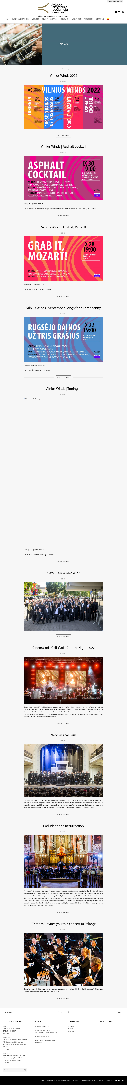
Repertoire (50, 1080)
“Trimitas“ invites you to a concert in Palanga (63, 924)
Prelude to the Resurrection (63, 826)
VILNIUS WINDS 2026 (42, 1026)
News (8, 19)
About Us (35, 19)
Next (120, 1012)
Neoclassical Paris (63, 735)
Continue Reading (63, 135)
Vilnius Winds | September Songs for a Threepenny (63, 308)
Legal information (86, 1080)
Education (65, 19)
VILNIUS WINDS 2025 (42, 1036)
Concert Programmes (50, 19)
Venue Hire (88, 19)
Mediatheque (77, 19)
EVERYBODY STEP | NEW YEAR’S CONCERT (45, 1042)
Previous (8, 1012)
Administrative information (63, 1080)
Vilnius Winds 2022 (63, 76)
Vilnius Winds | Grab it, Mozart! (63, 227)
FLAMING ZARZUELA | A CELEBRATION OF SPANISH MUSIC (46, 1032)
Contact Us (99, 19)
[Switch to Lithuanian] (108, 19)
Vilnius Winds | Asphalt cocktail (63, 147)
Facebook (70, 1026)
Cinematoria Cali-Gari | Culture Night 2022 (63, 648)
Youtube (70, 1029)
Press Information (98, 1080)
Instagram (70, 1031)
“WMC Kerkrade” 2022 (63, 573)
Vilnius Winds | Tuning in (63, 389)
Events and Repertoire (20, 19)
